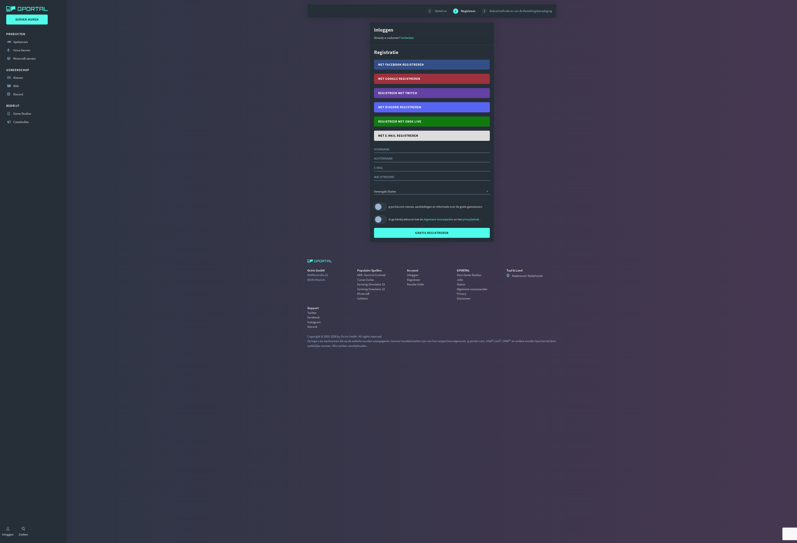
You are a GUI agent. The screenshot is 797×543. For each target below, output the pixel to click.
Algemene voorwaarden (472, 289)
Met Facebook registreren (401, 64)
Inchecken (407, 38)
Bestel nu (438, 11)
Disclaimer (464, 298)
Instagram (314, 322)
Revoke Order (415, 284)
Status (461, 284)
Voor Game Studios (469, 275)
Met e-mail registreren (398, 136)
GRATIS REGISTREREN (432, 233)
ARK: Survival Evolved (371, 275)
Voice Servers (21, 50)
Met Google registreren (399, 79)
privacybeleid (471, 219)
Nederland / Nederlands (527, 276)
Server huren (27, 19)
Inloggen (412, 275)
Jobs (460, 280)
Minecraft (363, 294)
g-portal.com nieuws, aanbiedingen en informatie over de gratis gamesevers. (436, 207)
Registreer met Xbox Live (399, 121)
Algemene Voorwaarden (438, 219)
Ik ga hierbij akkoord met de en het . (434, 219)
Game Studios (22, 113)
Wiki (16, 86)
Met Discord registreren (399, 107)
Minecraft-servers (24, 58)
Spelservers (20, 42)
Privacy (461, 294)
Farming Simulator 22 (371, 289)
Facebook (313, 317)
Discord (18, 94)
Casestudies (21, 122)
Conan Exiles (365, 280)
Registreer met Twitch (397, 93)
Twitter (312, 313)
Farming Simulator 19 (371, 284)
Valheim (362, 298)
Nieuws (18, 78)
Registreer (413, 280)
